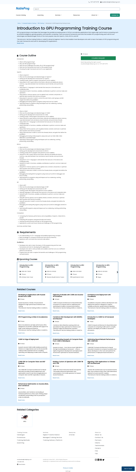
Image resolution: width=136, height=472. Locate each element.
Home (19, 23)
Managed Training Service (52, 437)
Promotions (21, 437)
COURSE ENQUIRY (98, 58)
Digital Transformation (51, 435)
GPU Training (41, 23)
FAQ (96, 451)
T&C (96, 453)
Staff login (68, 471)
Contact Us (114, 15)
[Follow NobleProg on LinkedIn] (98, 460)
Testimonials (99, 445)
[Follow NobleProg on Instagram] (96, 460)
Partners (98, 440)
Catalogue (21, 435)
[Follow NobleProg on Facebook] (101, 460)
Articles (72, 435)
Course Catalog (21, 15)
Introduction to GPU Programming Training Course (58, 23)
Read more (20, 43)
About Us (94, 15)
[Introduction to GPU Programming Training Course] (24, 8)
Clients (97, 443)
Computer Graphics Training (29, 23)
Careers (98, 448)
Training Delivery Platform (52, 440)
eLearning (40, 15)
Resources (76, 15)
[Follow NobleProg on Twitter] (103, 460)
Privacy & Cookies (68, 468)
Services (58, 15)
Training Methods (23, 440)
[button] (117, 272)
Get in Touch (128, 469)
